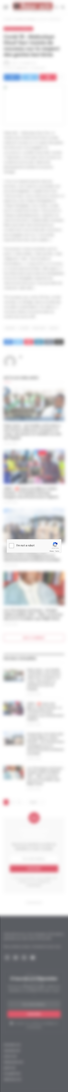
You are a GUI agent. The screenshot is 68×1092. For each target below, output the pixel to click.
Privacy (52, 551)
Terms (57, 551)
